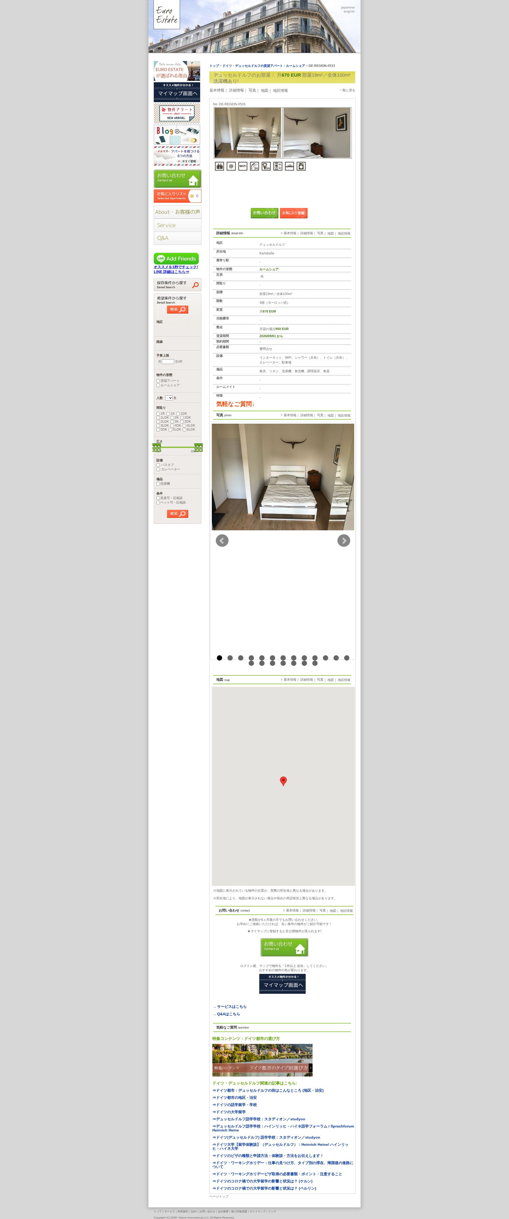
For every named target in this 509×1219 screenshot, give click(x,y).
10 (315, 658)
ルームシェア (170, 385)
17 (283, 663)
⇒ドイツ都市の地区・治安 (234, 1097)
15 (262, 663)
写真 (252, 90)
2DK (188, 417)
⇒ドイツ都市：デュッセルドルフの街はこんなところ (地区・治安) (268, 1090)
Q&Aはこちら (228, 1014)
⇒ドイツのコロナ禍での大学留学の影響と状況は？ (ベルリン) (264, 1188)
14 (251, 663)
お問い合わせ (207, 1211)
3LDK (165, 425)
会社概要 (223, 1211)
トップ (158, 1211)
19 (304, 663)
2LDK (165, 421)
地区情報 (280, 90)
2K (177, 417)
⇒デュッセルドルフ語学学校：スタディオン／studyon (258, 1119)
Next (343, 540)
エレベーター (170, 469)
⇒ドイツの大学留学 (229, 1112)
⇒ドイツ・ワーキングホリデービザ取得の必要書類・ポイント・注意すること (277, 1174)
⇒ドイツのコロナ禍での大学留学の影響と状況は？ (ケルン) (262, 1181)
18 (293, 663)
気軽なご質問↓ (235, 404)
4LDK (191, 425)
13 (346, 658)
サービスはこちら (232, 1006)
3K (177, 421)
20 (315, 663)
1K (173, 413)
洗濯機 (165, 483)
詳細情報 (236, 90)
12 (336, 658)
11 (325, 658)
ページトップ (219, 1196)
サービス (169, 1211)
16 (272, 663)
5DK (164, 429)
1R (163, 413)
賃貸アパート (170, 381)
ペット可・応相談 (173, 502)
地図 (264, 90)
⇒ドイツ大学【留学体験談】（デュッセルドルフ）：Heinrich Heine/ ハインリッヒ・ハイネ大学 (280, 1146)
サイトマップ (258, 1211)
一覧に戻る (347, 90)
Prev (222, 540)
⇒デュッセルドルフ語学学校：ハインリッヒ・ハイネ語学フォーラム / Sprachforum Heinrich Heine (283, 1128)
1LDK (165, 417)
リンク (272, 1211)
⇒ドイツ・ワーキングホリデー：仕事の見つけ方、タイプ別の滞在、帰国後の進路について (282, 1165)
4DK (178, 425)
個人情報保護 (239, 1211)
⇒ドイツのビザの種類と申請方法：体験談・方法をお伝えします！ (268, 1155)
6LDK (191, 429)
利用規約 (183, 1211)
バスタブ (167, 465)
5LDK (177, 429)
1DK (184, 413)
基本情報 (216, 90)
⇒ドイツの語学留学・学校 (234, 1105)
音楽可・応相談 (171, 498)
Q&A (194, 1211)
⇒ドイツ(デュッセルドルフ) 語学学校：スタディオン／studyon (266, 1137)
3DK (188, 421)
